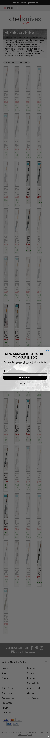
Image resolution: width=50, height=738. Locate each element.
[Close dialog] (47, 349)
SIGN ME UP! (25, 377)
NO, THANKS (25, 383)
